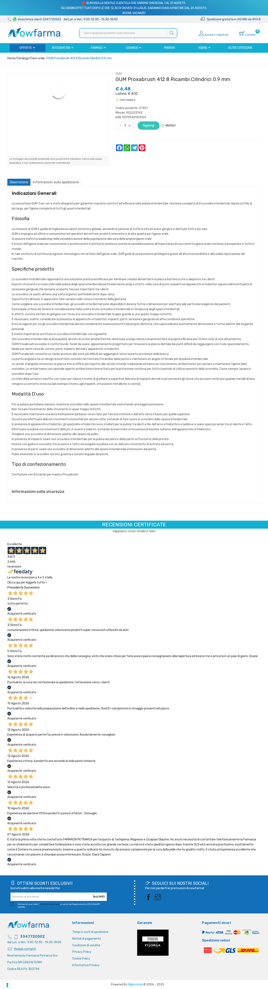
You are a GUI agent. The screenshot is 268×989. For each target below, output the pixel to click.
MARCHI (169, 48)
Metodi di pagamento (86, 938)
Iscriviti (99, 896)
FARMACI (97, 48)
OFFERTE (25, 48)
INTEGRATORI (61, 48)
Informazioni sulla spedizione (56, 182)
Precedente (15, 587)
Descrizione (19, 182)
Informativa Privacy (85, 965)
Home (11, 58)
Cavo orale (38, 58)
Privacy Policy (81, 952)
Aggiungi (148, 125)
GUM (119, 74)
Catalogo (23, 58)
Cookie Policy (81, 958)
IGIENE (203, 48)
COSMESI (132, 48)
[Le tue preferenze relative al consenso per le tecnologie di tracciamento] (7, 985)
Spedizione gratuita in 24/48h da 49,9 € (233, 19)
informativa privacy (50, 904)
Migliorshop (135, 984)
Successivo (32, 587)
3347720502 (32, 936)
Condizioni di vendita (86, 945)
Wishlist (170, 125)
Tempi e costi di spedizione (90, 932)
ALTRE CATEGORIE (240, 48)
